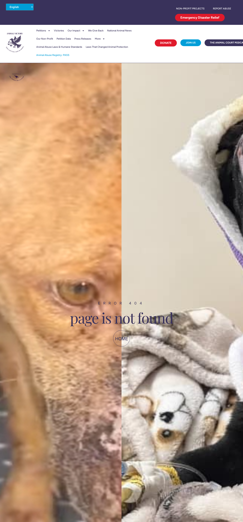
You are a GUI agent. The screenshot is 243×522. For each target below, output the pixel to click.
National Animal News (119, 30)
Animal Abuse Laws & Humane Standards (59, 46)
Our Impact (74, 30)
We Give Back (96, 30)
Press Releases (82, 38)
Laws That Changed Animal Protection (107, 46)
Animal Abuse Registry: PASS (52, 55)
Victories (59, 30)
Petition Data (64, 38)
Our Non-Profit (44, 38)
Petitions (41, 30)
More (98, 38)
